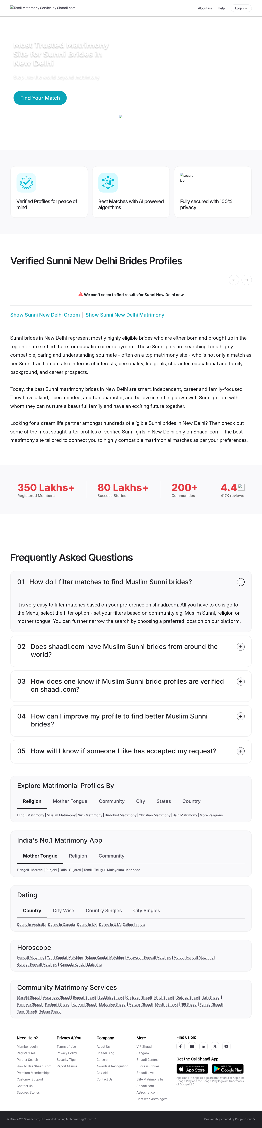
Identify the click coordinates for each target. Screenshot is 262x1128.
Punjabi (51, 870)
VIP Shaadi (144, 1047)
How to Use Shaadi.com (34, 1066)
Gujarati (75, 870)
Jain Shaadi (211, 997)
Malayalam (115, 870)
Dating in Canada (61, 924)
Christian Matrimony (155, 815)
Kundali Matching (30, 957)
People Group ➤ (245, 1119)
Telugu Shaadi (50, 1011)
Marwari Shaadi (141, 1004)
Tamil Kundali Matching (65, 957)
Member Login (27, 1047)
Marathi (37, 870)
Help (221, 8)
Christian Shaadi (139, 997)
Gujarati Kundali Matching (37, 964)
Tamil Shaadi (27, 1011)
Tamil (88, 870)
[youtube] (226, 1046)
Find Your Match (40, 98)
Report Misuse (67, 1066)
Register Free (26, 1053)
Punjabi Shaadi (211, 1004)
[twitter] (215, 1046)
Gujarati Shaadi (188, 997)
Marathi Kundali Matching (193, 957)
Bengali (23, 870)
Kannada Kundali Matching (81, 964)
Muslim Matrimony (61, 815)
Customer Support (30, 1079)
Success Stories (28, 1092)
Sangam (143, 1053)
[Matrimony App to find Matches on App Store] (192, 1068)
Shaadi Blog (105, 1053)
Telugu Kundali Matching (104, 957)
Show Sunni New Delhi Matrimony (125, 315)
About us (205, 8)
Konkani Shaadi (84, 1004)
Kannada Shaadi (30, 1004)
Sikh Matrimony (90, 815)
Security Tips (66, 1060)
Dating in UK (87, 924)
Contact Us (25, 1086)
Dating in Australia (31, 924)
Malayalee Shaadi (112, 1004)
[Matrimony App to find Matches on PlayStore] (228, 1068)
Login (239, 8)
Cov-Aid (102, 1073)
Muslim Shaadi (166, 1004)
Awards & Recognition (112, 1066)
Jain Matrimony (185, 815)
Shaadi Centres (147, 1060)
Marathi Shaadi (29, 997)
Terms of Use (66, 1047)
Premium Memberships (33, 1073)
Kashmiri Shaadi (57, 1004)
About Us (103, 1047)
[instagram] (192, 1046)
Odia (63, 870)
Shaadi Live (145, 1073)
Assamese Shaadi (57, 997)
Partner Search (27, 1060)
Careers (102, 1060)
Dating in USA (110, 924)
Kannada (133, 870)
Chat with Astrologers (152, 1099)
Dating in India (134, 924)
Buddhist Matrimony (121, 815)
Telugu (99, 870)
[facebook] (180, 1046)
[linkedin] (203, 1046)
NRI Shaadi (189, 1004)
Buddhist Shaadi (111, 997)
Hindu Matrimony (30, 815)
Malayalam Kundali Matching (148, 957)
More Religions (211, 815)
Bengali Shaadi (84, 997)
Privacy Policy (67, 1053)
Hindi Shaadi (164, 997)
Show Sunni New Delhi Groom (45, 315)
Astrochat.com (147, 1092)
